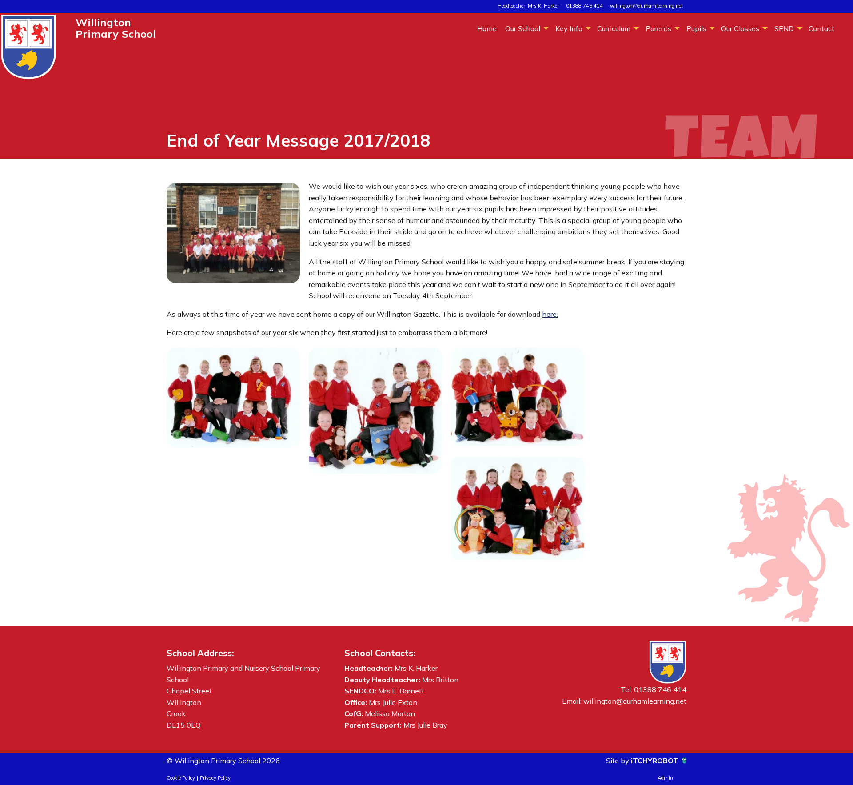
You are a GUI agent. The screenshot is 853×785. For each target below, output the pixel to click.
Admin (665, 778)
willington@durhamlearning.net (646, 6)
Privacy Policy (215, 778)
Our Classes (740, 28)
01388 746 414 (584, 6)
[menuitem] (487, 28)
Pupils (696, 28)
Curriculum (613, 28)
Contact (821, 28)
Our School (522, 28)
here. (550, 314)
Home (487, 28)
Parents (658, 28)
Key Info (568, 28)
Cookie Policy (181, 778)
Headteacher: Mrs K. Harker (528, 6)
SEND (784, 28)
